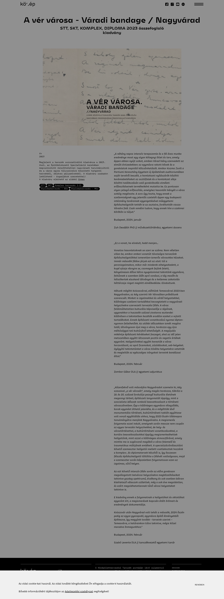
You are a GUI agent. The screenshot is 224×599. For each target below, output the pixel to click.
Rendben (199, 584)
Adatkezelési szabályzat (79, 591)
